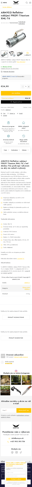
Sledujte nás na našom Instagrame (16, 373)
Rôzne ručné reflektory (26, 288)
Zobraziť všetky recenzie (21, 357)
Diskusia (24, 150)
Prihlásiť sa (24, 410)
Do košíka (16, 93)
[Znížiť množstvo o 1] (22, 86)
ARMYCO (8, 110)
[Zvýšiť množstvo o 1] (28, 86)
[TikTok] (21, 452)
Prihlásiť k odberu (16, 479)
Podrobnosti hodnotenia (22, 23)
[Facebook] (12, 452)
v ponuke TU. (20, 258)
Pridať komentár (16, 338)
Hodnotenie (14, 150)
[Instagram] (16, 452)
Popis (5, 150)
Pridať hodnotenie (16, 317)
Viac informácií (21, 62)
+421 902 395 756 (17, 441)
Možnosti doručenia (8, 71)
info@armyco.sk (18, 438)
